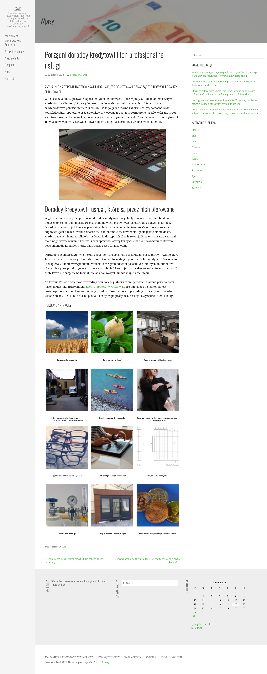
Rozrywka (197, 170)
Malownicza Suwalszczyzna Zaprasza (13, 40)
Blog (7, 71)
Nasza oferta (12, 57)
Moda (195, 159)
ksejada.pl (196, 628)
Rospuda (9, 64)
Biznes (195, 130)
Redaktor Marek (78, 75)
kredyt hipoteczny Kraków (103, 286)
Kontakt (9, 77)
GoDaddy (105, 662)
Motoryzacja (198, 164)
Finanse (196, 147)
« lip (193, 615)
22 (236, 604)
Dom (194, 141)
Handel (195, 153)
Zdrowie (196, 187)
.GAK (17, 9)
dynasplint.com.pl (200, 624)
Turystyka (197, 182)
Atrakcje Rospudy (14, 51)
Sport (194, 176)
